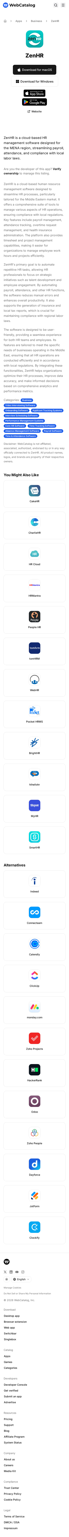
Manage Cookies (12, 1287)
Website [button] (36, 111)
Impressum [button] (10, 1528)
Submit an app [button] (13, 1396)
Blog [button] (6, 1430)
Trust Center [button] (11, 1487)
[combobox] (21, 1279)
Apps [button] (7, 1356)
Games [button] (8, 1361)
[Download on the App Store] (35, 93)
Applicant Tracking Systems (47, 410)
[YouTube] (16, 1272)
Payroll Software (53, 431)
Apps (18, 21)
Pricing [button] (8, 1419)
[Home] (19, 5)
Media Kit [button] (10, 1471)
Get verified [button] (11, 1390)
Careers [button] (8, 1465)
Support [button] (9, 1424)
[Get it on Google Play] (34, 102)
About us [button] (9, 1459)
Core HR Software (14, 425)
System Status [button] (13, 1442)
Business (36, 21)
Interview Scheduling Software (21, 415)
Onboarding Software (16, 410)
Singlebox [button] (10, 1339)
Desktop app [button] (12, 1315)
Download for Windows (37, 81)
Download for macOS (37, 70)
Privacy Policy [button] (12, 1493)
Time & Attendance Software (20, 436)
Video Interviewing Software (20, 405)
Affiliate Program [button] (14, 1436)
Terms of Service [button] (14, 1516)
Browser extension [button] (15, 1321)
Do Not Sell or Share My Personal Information (27, 1293)
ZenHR (55, 21)
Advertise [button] (10, 1402)
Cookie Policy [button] (12, 1499)
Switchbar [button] (10, 1333)
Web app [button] (9, 1327)
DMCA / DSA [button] (12, 1522)
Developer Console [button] (15, 1384)
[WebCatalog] (7, 1262)
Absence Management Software (22, 431)
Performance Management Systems (24, 420)
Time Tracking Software (42, 425)
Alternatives (14, 865)
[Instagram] (22, 1272)
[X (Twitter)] (5, 1272)
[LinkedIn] (11, 1272)
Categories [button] (10, 1367)
